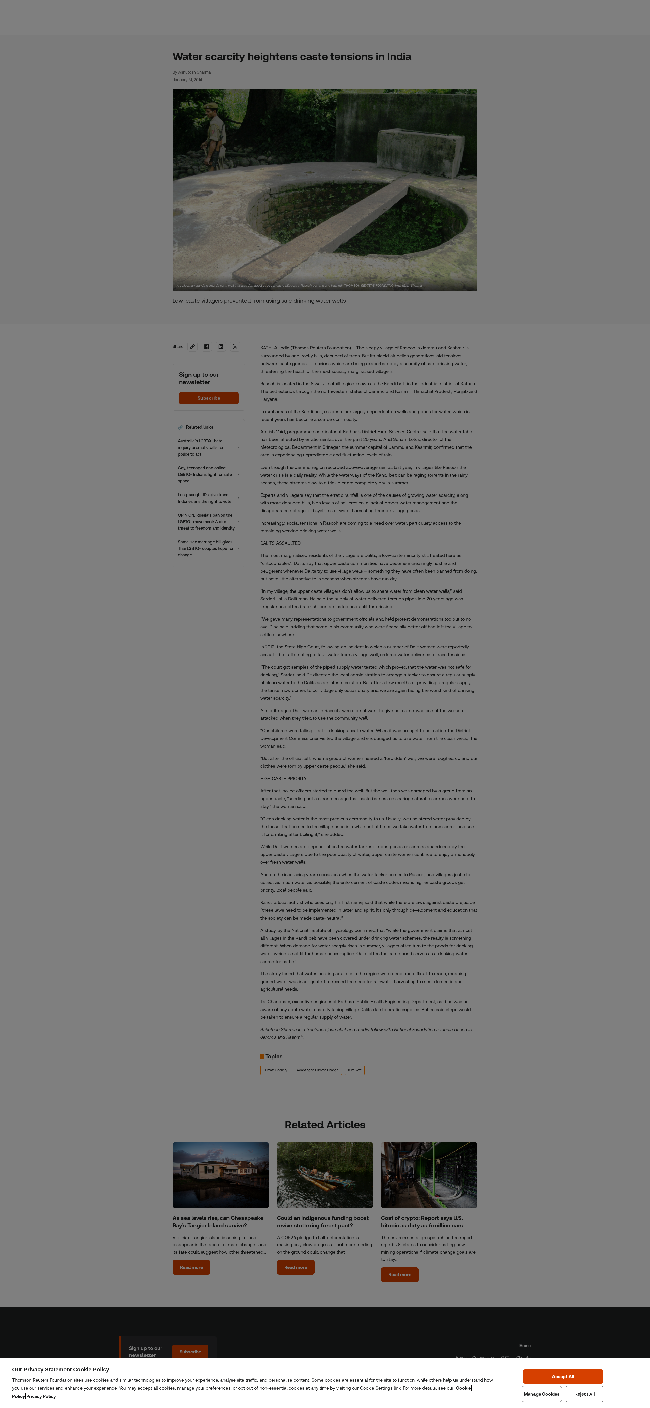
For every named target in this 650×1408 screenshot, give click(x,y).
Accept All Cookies (563, 1376)
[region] (325, 1383)
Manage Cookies (542, 1394)
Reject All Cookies (585, 1394)
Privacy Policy (41, 1396)
